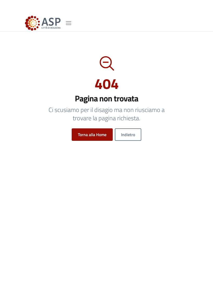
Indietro (128, 134)
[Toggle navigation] (68, 23)
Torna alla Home (92, 134)
